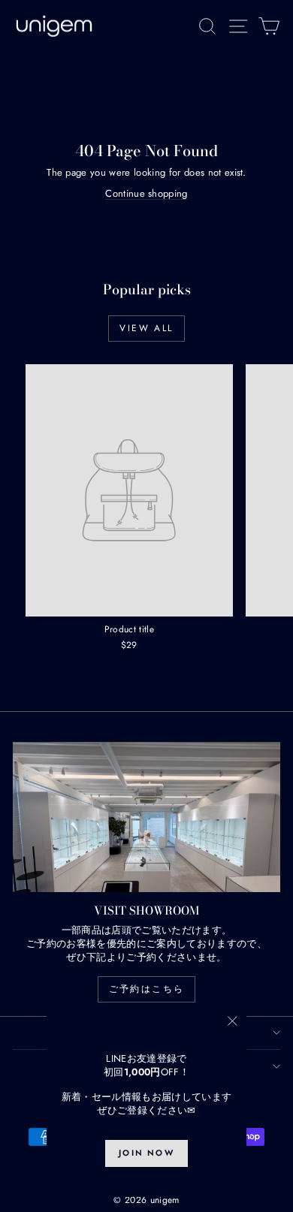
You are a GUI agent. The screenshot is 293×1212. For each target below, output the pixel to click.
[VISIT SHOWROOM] (146, 817)
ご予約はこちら (147, 989)
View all (146, 328)
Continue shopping (146, 193)
